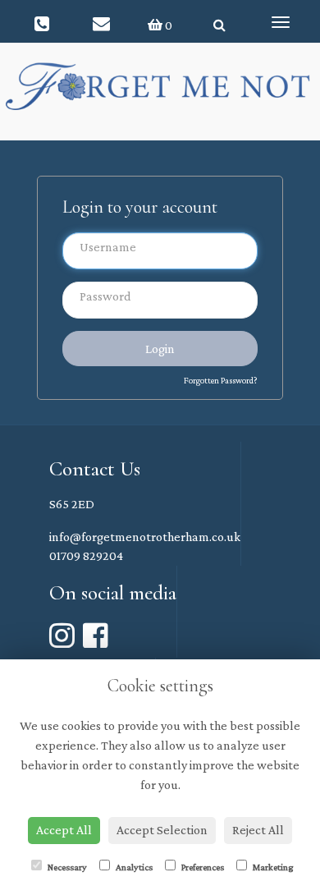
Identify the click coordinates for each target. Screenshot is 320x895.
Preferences (202, 867)
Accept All (64, 830)
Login (160, 349)
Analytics (133, 867)
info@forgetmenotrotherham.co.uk (144, 537)
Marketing (272, 867)
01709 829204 (86, 555)
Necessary (66, 867)
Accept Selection (162, 830)
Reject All (258, 830)
